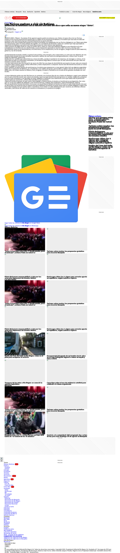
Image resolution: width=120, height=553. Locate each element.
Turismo (6, 473)
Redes (6, 477)
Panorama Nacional (11, 504)
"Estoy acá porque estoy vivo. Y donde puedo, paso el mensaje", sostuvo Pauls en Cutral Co (25, 252)
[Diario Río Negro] (60, 18)
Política (6, 466)
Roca (24, 12)
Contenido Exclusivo (10, 512)
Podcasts (7, 509)
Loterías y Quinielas (10, 532)
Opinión (6, 497)
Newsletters (10, 476)
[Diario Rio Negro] (5, 548)
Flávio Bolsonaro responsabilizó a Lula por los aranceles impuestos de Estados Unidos (101, 133)
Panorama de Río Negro (12, 501)
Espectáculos (9, 22)
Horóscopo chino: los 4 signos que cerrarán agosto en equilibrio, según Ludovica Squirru (100, 140)
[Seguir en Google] (5, 36)
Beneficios (7, 541)
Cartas (7, 505)
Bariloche (30, 12)
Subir (7, 546)
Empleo (6, 527)
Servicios (7, 474)
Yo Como (7, 495)
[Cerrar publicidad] (1, 458)
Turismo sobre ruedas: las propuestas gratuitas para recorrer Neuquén (101, 127)
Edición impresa (9, 515)
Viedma (43, 12)
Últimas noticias (9, 12)
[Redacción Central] (5, 27)
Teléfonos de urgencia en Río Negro (15, 537)
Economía (7, 471)
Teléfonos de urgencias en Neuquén (15, 539)
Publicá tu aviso (9, 529)
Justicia (7, 468)
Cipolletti (37, 12)
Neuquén (19, 12)
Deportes (7, 481)
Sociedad (7, 488)
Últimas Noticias (11, 464)
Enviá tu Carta (9, 506)
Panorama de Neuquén (12, 499)
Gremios (7, 467)
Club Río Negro (77, 12)
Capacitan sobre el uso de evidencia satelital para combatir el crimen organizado (66, 383)
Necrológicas (87, 12)
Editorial (7, 498)
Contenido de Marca (10, 513)
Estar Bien (9, 487)
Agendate (8, 479)
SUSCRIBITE (107, 18)
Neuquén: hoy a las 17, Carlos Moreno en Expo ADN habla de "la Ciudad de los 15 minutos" (24, 435)
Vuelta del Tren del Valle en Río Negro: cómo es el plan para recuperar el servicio (101, 147)
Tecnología (8, 494)
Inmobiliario (8, 511)
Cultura (6, 482)
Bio (6, 492)
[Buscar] (10, 18)
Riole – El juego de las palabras (14, 534)
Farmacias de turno (10, 533)
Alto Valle (7, 519)
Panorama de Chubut (11, 502)
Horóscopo (8, 491)
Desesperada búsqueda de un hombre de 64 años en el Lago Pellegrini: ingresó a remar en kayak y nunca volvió (66, 357)
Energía (6, 470)
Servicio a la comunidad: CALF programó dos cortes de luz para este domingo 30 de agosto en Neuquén (67, 435)
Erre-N (7, 483)
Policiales (7, 508)
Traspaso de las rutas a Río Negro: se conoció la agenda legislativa (23, 383)
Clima (6, 490)
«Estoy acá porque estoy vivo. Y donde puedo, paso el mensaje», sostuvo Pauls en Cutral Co (101, 120)
